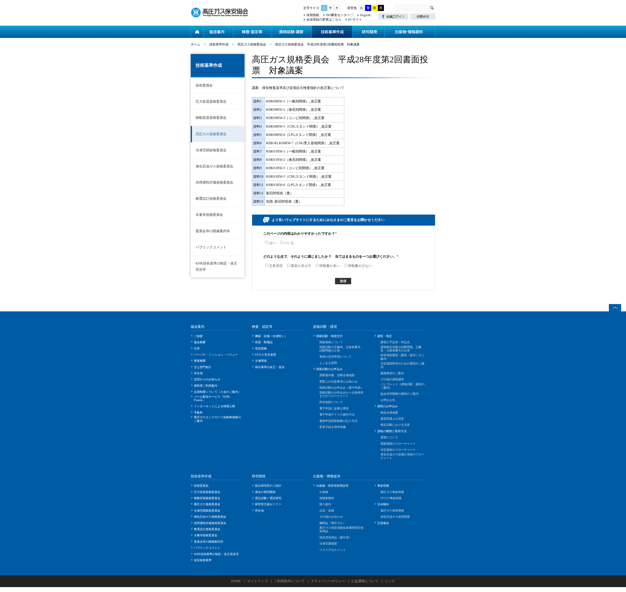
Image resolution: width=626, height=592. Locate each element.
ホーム (197, 32)
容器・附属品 (264, 342)
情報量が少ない (360, 266)
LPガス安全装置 (265, 354)
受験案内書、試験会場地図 (337, 375)
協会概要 (200, 342)
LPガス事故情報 (391, 498)
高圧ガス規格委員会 (251, 44)
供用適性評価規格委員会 (214, 182)
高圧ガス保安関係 (392, 510)
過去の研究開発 (265, 492)
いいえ (289, 243)
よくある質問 (328, 363)
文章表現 (276, 266)
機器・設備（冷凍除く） (271, 336)
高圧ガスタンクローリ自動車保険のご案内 (217, 419)
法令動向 (383, 504)
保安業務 (261, 348)
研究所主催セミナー (268, 504)
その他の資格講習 (392, 379)
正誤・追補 (326, 510)
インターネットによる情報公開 (214, 406)
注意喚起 (383, 523)
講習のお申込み (387, 406)
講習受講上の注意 (392, 418)
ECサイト (355, 19)
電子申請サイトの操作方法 (337, 414)
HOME (236, 581)
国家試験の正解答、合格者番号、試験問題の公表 (341, 348)
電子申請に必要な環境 (334, 408)
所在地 (198, 373)
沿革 (197, 348)
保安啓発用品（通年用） (335, 537)
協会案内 (218, 32)
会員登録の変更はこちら (323, 19)
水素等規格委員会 (209, 215)
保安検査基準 (203, 560)
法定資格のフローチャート (398, 449)
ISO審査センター (338, 15)
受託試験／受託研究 (268, 498)
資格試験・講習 (291, 32)
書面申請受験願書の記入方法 (338, 421)
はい (272, 243)
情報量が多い (329, 266)
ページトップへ (615, 307)
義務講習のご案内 (392, 373)
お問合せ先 (387, 400)
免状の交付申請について (335, 356)
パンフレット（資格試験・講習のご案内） (402, 386)
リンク (390, 581)
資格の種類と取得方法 (392, 431)
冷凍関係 (261, 360)
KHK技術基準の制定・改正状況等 (216, 266)
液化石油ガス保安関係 (395, 516)
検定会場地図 (389, 412)
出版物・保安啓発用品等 (332, 485)
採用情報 (312, 15)
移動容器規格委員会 (211, 118)
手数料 (198, 412)
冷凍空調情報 (328, 543)
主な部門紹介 (203, 367)
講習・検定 (384, 336)
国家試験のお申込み (329, 369)
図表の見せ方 (301, 266)
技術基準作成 (332, 32)
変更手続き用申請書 (332, 427)
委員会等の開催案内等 (213, 231)
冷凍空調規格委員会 (211, 150)
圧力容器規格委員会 (211, 101)
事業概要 (200, 360)
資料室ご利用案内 (205, 385)
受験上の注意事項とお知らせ (338, 381)
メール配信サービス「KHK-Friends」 (212, 398)
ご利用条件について (289, 581)
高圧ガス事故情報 (392, 492)
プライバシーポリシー (328, 581)
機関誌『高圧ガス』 (332, 523)
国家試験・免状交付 (329, 336)
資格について (389, 437)
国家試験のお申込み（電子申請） (341, 387)
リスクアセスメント (332, 550)
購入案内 (325, 504)
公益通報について (365, 581)
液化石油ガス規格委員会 (214, 166)
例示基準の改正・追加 (269, 367)
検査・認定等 (252, 32)
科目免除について (331, 402)
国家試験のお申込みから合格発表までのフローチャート (341, 394)
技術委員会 (204, 85)
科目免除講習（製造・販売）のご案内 (402, 356)
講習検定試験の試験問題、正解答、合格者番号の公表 (401, 348)
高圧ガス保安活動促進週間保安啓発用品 (341, 529)
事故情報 (383, 485)
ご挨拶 (198, 336)
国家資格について (331, 342)
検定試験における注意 (395, 425)
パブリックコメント (211, 247)
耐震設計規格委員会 (211, 198)
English (365, 15)
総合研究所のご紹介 (268, 485)
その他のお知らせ (331, 516)
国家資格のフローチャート (398, 443)
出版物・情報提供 (409, 32)
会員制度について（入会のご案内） (217, 392)
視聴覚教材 (326, 498)
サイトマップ (257, 581)
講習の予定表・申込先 (395, 342)
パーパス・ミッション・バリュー (216, 354)
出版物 (323, 492)
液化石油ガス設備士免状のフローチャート (402, 456)
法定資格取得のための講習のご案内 (402, 365)
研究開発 (368, 32)
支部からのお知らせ (207, 379)
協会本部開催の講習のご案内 (399, 393)
